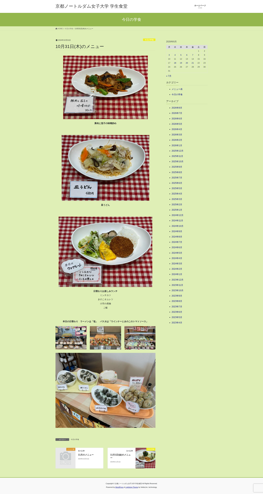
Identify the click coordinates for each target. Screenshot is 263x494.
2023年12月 (177, 280)
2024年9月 (177, 231)
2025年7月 (177, 177)
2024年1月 (177, 274)
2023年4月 (177, 322)
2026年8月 (177, 108)
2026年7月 (177, 113)
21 (193, 63)
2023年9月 (177, 296)
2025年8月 (177, 172)
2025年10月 (177, 161)
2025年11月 (177, 156)
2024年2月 (177, 269)
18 (175, 63)
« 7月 (168, 76)
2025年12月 (177, 151)
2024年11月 (177, 220)
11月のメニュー (86, 455)
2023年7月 (177, 306)
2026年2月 (177, 140)
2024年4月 (177, 258)
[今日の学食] (145, 458)
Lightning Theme (131, 487)
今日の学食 (149, 40)
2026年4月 (177, 129)
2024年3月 (177, 263)
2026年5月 (177, 124)
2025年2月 (177, 204)
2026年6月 (177, 118)
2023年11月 (177, 285)
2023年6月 (177, 312)
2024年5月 (177, 253)
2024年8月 (177, 237)
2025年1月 (177, 210)
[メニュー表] (65, 453)
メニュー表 (177, 89)
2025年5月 (177, 188)
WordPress (119, 487)
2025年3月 (177, 199)
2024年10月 (177, 226)
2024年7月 (177, 242)
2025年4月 (177, 194)
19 (181, 63)
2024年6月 (177, 247)
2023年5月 (177, 317)
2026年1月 (177, 145)
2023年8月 (177, 301)
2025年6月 (177, 183)
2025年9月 (177, 167)
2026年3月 (177, 134)
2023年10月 (177, 290)
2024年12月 (177, 215)
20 (187, 63)
